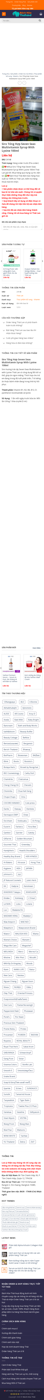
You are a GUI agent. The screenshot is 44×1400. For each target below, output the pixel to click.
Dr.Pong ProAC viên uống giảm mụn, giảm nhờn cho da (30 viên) (10, 272)
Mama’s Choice (10, 939)
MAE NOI (25, 922)
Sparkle (7, 1088)
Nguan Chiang (10, 981)
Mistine (7, 957)
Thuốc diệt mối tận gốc (10, 1222)
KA (5, 886)
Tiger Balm (24, 1100)
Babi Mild (18, 719)
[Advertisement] (22, 46)
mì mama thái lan (22, 1211)
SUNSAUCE (32, 1088)
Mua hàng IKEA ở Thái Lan (13, 1383)
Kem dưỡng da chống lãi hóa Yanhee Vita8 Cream (33, 677)
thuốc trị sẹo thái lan (9, 1226)
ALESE (6, 713)
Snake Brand (9, 1076)
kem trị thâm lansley (34, 1207)
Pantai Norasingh (25, 1005)
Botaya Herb (9, 767)
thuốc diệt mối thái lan (29, 1219)
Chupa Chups (9, 797)
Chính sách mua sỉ (10, 1328)
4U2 (22, 702)
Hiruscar (21, 862)
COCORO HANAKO (12, 803)
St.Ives (18, 1088)
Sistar (21, 1058)
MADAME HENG (11, 916)
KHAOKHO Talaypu (12, 892)
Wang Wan (24, 1124)
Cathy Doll (29, 773)
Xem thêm (36, 648)
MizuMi (32, 957)
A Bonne (33, 702)
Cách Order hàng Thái (11, 1365)
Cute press (30, 803)
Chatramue (23, 779)
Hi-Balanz (8, 862)
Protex (23, 1029)
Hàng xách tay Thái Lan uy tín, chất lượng (20, 1374)
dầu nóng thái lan (8, 1207)
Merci (20, 951)
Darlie (6, 809)
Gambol (7, 832)
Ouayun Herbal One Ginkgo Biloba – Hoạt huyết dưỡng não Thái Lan (32, 272)
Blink (6, 761)
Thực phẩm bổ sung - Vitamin (28, 299)
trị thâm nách (31, 1226)
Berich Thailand (10, 749)
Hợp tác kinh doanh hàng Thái (15, 1346)
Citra (23, 797)
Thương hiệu (16, 5)
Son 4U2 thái (14, 1219)
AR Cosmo (19, 713)
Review (29, 5)
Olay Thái (8, 993)
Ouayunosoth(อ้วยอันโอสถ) (15, 999)
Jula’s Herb (31, 880)
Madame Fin (17, 910)
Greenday (25, 844)
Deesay (17, 809)
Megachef (26, 945)
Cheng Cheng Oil (11, 785)
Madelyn (27, 916)
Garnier (19, 832)
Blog (23, 5)
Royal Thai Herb (11, 1046)
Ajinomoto (27, 708)
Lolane (29, 904)
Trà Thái (21, 1226)
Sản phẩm (13, 74)
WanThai (8, 1130)
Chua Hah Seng (24, 791)
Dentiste (30, 809)
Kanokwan (28, 886)
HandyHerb (9, 850)
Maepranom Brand (27, 928)
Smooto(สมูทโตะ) (25, 1070)
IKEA (18, 868)
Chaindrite (8, 779)
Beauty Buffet (26, 731)
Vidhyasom (34, 1112)
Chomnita (8, 791)
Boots (16, 761)
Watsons (21, 1130)
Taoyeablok (9, 1100)
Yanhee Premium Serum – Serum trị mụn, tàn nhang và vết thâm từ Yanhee (10, 678)
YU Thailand (9, 1142)
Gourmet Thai (10, 844)
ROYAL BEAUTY (23, 1040)
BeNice (26, 737)
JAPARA (29, 868)
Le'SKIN (7, 904)
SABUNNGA (9, 1052)
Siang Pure (8, 1058)
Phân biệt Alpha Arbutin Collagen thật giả (25, 1246)
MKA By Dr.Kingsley (12, 963)
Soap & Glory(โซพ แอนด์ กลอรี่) (17, 1082)
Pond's (7, 1017)
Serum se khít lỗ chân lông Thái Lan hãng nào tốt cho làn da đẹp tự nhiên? (24, 1270)
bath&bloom (9, 731)
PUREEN (21, 1034)
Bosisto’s (28, 761)
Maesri (7, 933)
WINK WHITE (9, 1136)
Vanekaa (7, 1112)
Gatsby (31, 832)
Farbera (19, 826)
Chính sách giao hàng (11, 1337)
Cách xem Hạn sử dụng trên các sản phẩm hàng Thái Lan (24, 1254)
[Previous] (1, 265)
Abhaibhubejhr (10, 708)
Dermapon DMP (11, 815)
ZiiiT (32, 1142)
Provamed (8, 1034)
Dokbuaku (22, 821)
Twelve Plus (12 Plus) (27, 1106)
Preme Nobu (9, 1029)
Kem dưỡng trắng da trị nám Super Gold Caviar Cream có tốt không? (24, 1262)
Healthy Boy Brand (12, 856)
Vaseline (20, 1112)
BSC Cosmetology (11, 773)
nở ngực (5, 1219)
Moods (29, 963)
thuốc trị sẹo (24, 1222)
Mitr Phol (20, 957)
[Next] (42, 265)
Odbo (28, 987)
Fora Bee (32, 826)
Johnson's (8, 874)
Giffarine (7, 838)
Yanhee (24, 1136)
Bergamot (27, 743)
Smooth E (8, 1070)
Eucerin (7, 826)
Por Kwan (19, 1017)
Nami (6, 969)
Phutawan (28, 1011)
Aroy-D (32, 713)
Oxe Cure (8, 1005)
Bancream (8, 725)
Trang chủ (9, 2)
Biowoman (22, 755)
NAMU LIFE (19, 969)
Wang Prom (9, 1124)
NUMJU (17, 987)
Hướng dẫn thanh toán (12, 1333)
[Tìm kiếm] (40, 21)
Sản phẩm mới (32, 2)
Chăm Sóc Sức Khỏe (26, 74)
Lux (5, 910)
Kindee (7, 898)
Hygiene (7, 868)
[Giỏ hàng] (41, 14)
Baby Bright (33, 719)
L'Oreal (31, 898)
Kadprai (14, 886)
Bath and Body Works (27, 725)
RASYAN (34, 1034)
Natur (32, 969)
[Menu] (4, 14)
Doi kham (8, 821)
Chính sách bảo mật (10, 1342)
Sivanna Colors (10, 1064)
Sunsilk (7, 1094)
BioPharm (8, 755)
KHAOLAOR (31, 892)
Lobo (18, 904)
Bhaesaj (26, 749)
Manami (25, 939)
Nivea (6, 987)
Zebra (22, 1142)
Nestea (20, 975)
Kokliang (19, 898)
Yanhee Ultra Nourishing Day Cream (14, 1230)
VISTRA (23, 1118)
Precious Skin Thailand (14, 1023)
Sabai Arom (28, 1046)
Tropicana (8, 1106)
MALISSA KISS (21, 933)
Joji (19, 874)
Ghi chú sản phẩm (14, 222)
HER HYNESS (31, 856)
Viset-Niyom (9, 1118)
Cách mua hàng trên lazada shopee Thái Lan (21, 1378)
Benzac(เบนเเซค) (11, 743)
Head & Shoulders (27, 850)
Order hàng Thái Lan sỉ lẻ (13, 1351)
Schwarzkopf (25, 1052)
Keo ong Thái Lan (8, 1211)
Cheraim (27, 785)
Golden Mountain (24, 838)
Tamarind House (22, 1094)
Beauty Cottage (10, 737)
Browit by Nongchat (29, 767)
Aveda (6, 719)
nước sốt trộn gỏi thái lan (25, 1215)
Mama (35, 933)
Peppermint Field (11, 1011)
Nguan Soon (27, 981)
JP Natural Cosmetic (12, 880)
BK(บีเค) (36, 755)
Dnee (25, 815)
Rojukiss (7, 1040)
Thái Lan (20, 295)
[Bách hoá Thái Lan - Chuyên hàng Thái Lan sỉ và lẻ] (22, 14)
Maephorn (8, 928)
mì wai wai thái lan (8, 1215)
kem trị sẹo (21, 1207)
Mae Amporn (9, 922)
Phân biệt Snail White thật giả (15, 1369)
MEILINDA (8, 951)
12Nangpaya (9, 702)
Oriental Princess (25, 993)
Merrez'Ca (33, 951)
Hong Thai (35, 862)
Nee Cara (8, 975)
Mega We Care (10, 945)
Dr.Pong (36, 821)
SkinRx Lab (27, 1064)
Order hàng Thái (20, 2)
